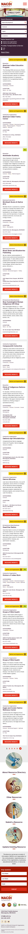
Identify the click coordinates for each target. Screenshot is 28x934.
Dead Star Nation (9, 527)
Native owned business (10, 43)
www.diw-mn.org (7, 595)
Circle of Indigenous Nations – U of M (14, 388)
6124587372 (6, 460)
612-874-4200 (7, 641)
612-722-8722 (6, 593)
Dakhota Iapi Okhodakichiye (14, 438)
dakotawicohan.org (8, 510)
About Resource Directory (14, 772)
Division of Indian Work (12, 575)
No (4, 49)
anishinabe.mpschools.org (9, 185)
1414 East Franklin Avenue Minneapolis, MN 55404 (9, 912)
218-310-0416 (6, 283)
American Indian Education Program (13, 66)
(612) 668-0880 (7, 183)
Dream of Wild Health (11, 612)
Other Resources (14, 797)
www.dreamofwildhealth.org (10, 643)
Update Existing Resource (14, 847)
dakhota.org (6, 462)
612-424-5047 (7, 556)
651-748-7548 (6, 96)
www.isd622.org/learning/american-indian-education (14, 99)
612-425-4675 (5, 918)
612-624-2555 (6, 420)
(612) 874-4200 (7, 689)
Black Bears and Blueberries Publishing (14, 252)
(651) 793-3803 (7, 137)
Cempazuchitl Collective (12, 346)
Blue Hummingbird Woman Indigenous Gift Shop (13, 303)
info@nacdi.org (6, 916)
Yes (4, 48)
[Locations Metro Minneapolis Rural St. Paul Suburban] (14, 36)
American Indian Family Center (12, 118)
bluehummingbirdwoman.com (10, 332)
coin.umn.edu (6, 422)
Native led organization (10, 41)
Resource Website (11, 104)
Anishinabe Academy (11, 155)
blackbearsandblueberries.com (11, 285)
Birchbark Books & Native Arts (13, 203)
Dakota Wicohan (9, 479)
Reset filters (5, 52)
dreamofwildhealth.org (9, 691)
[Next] (20, 748)
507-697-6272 (6, 508)
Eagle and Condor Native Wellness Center (12, 709)
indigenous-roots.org (8, 738)
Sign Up (14, 889)
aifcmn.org (5, 139)
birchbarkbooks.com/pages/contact (12, 234)
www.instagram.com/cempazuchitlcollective (14, 369)
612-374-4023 (6, 232)
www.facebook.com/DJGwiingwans (12, 558)
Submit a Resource (14, 822)
